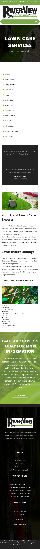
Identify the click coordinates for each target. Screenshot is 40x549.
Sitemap (15, 541)
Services (21, 464)
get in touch (20, 395)
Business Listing (25, 545)
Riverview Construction (21, 470)
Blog (10, 541)
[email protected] (20, 179)
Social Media (23, 541)
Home (13, 51)
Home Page (21, 461)
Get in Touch (21, 467)
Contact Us (32, 541)
